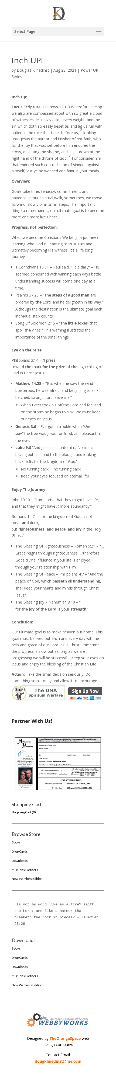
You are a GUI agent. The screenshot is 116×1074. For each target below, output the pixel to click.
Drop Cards (20, 851)
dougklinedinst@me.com (58, 1061)
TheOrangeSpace (65, 1038)
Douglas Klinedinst (33, 70)
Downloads (20, 861)
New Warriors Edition (27, 879)
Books (16, 842)
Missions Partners (25, 870)
